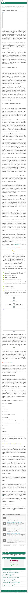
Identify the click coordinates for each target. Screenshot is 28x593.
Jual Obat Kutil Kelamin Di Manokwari (9, 580)
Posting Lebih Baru (7, 545)
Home (3, 6)
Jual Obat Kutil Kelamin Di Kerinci (13, 533)
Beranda (14, 545)
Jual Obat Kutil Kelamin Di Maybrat (9, 579)
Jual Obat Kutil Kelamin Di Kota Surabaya (10, 572)
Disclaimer (19, 592)
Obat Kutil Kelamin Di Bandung (8, 584)
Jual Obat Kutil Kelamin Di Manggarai (9, 585)
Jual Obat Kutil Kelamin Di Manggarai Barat (11, 582)
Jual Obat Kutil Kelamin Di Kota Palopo (14, 522)
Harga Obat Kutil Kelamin (20, 6)
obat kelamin (16, 244)
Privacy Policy (24, 592)
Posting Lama (22, 545)
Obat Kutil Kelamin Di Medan (8, 575)
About (14, 592)
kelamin (4, 495)
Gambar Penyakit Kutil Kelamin (10, 6)
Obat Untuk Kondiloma (6, 570)
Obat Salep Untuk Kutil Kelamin (8, 574)
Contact (16, 592)
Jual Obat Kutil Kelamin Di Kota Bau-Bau (10, 577)
